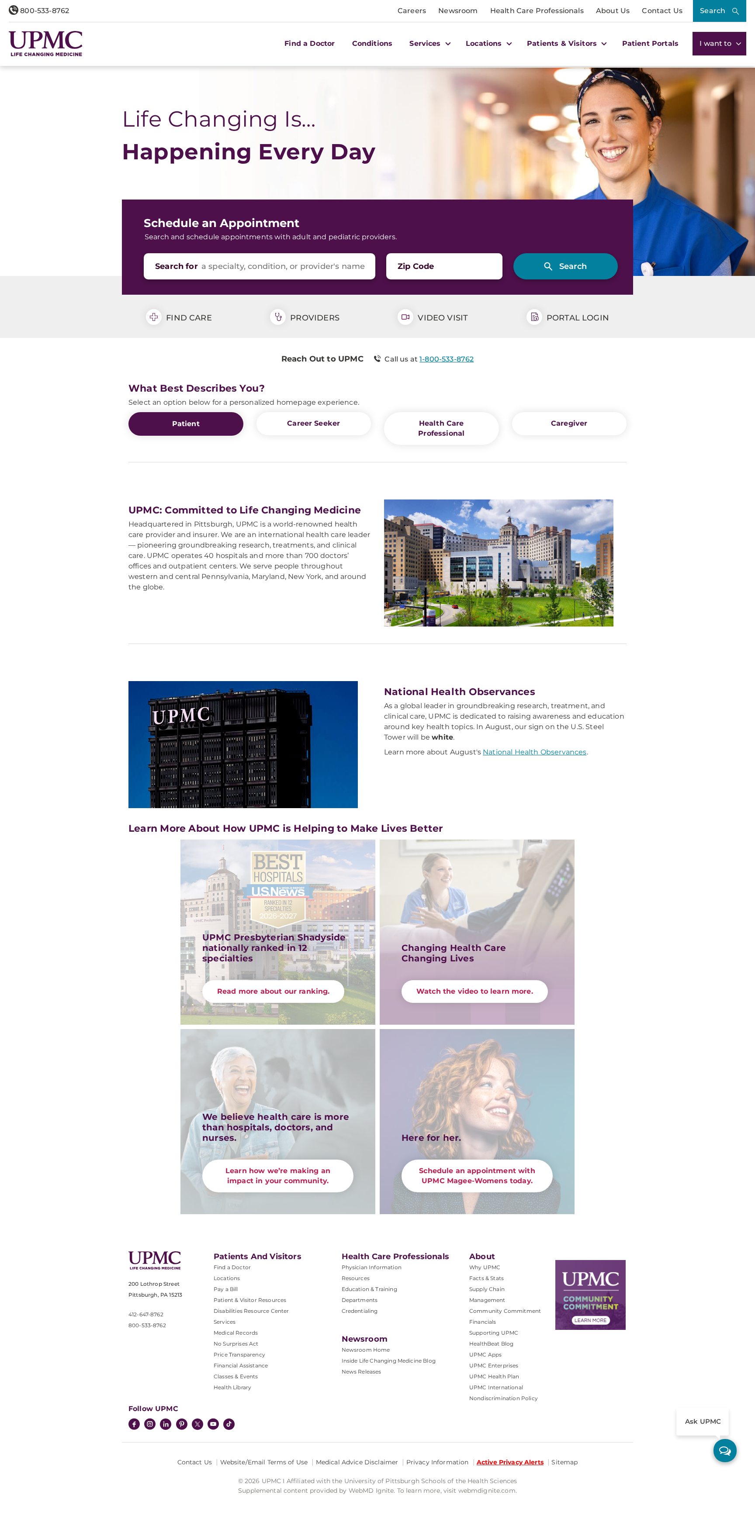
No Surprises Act (236, 1343)
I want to (717, 43)
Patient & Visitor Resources (250, 1300)
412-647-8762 (145, 1314)
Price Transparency (239, 1354)
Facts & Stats (486, 1278)
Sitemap (564, 1462)
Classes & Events (236, 1376)
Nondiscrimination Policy (503, 1398)
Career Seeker (313, 423)
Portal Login (576, 318)
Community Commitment (505, 1311)
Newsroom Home (366, 1349)
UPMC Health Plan (494, 1376)
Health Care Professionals (537, 11)
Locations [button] (485, 43)
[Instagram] (150, 1425)
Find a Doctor (309, 43)
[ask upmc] (725, 1450)
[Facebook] (134, 1425)
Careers (412, 11)
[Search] (565, 266)
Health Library (232, 1387)
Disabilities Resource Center (251, 1311)
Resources (356, 1278)
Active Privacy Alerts (510, 1462)
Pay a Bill (226, 1289)
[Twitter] (197, 1424)
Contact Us (662, 11)
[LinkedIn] (165, 1425)
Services (225, 1322)
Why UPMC (484, 1267)
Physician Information (372, 1267)
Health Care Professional (441, 428)
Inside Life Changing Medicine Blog (389, 1360)
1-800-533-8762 (446, 359)
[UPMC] (46, 43)
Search (712, 11)
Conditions (372, 43)
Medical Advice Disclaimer (357, 1462)
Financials (482, 1322)
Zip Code (416, 266)
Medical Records (236, 1332)
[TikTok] (229, 1424)
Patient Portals (650, 43)
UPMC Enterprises (494, 1365)
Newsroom (458, 11)
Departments (360, 1300)
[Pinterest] (181, 1425)
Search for (176, 266)
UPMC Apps (485, 1354)
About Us (613, 11)
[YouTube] (213, 1425)
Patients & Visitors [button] (563, 43)
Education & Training (369, 1289)
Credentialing (360, 1311)
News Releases (361, 1371)
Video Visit (442, 318)
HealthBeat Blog (491, 1343)
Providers (313, 318)
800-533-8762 (43, 11)
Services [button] (426, 43)
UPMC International (496, 1387)
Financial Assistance (241, 1365)
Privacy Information (437, 1462)
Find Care (188, 318)
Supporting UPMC (493, 1332)
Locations (227, 1278)
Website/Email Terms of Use (264, 1462)
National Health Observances (534, 752)
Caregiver (569, 423)
